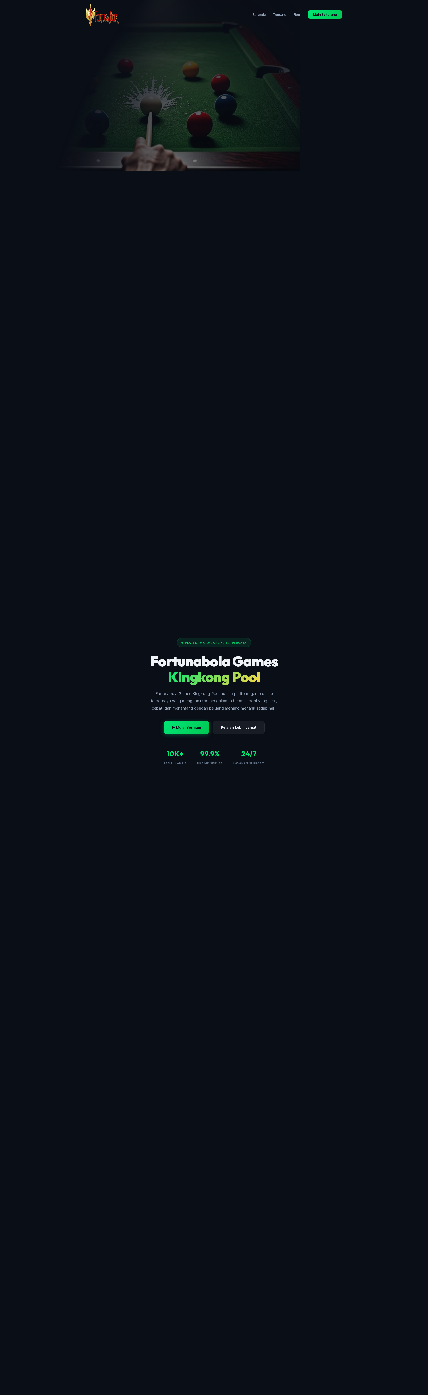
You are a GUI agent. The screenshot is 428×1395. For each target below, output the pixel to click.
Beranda (259, 14)
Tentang (279, 14)
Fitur (296, 14)
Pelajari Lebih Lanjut (238, 727)
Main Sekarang (325, 14)
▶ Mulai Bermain (186, 727)
